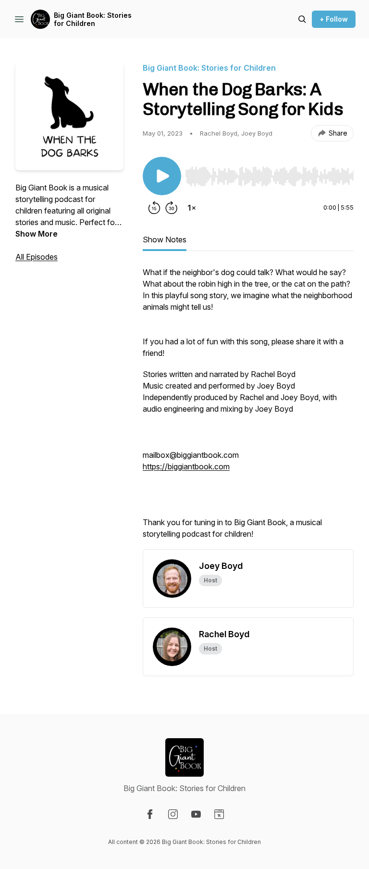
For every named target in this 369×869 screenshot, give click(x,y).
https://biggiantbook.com (186, 466)
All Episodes (36, 257)
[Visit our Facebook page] (150, 814)
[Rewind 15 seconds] (154, 207)
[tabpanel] (248, 407)
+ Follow (334, 19)
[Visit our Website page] (219, 814)
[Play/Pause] (162, 176)
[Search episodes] (302, 19)
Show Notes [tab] (164, 239)
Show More (36, 234)
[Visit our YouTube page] (196, 814)
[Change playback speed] (191, 207)
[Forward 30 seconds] (171, 207)
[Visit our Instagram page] (173, 814)
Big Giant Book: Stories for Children (93, 19)
